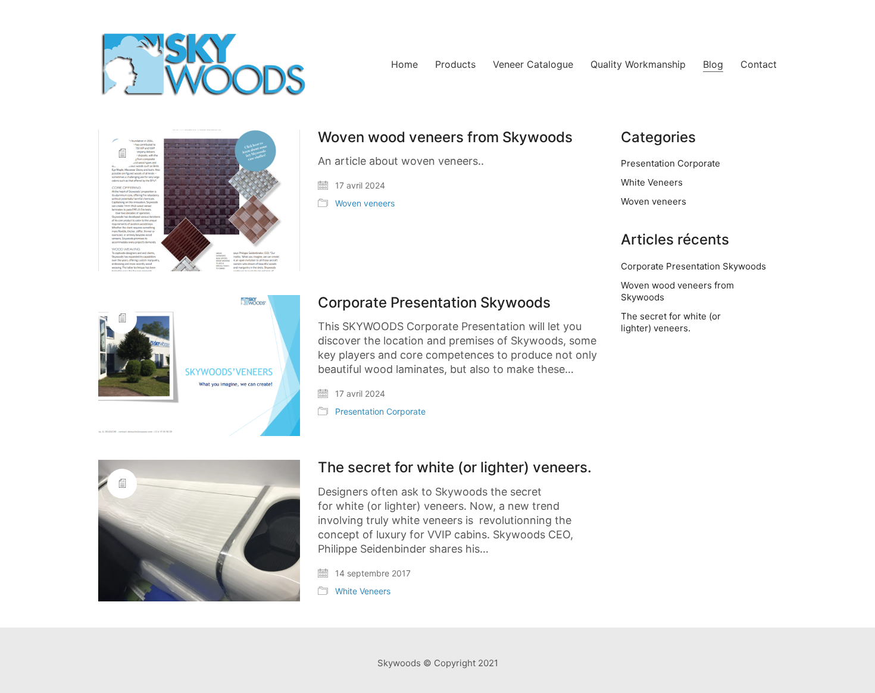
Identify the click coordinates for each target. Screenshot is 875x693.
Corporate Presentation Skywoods (434, 303)
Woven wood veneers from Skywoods (445, 137)
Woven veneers (365, 203)
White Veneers (362, 591)
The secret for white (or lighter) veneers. (455, 467)
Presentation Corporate (380, 411)
